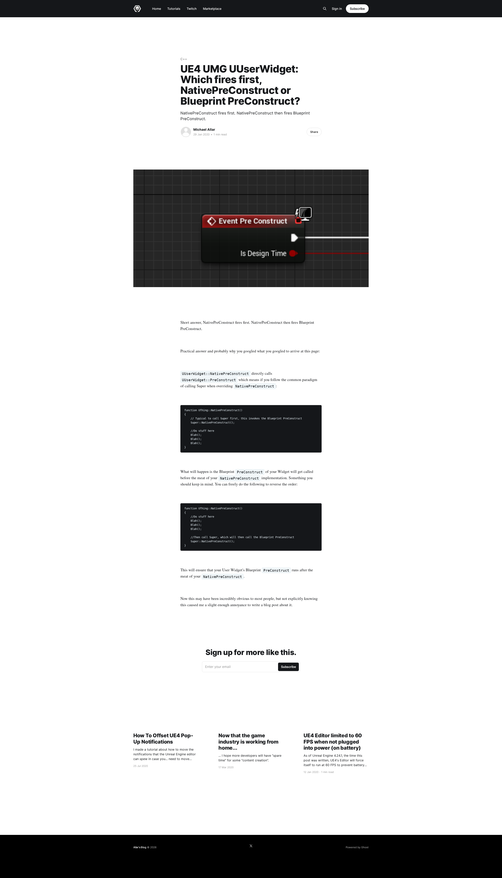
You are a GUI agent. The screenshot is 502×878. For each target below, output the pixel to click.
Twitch (192, 9)
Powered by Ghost (357, 847)
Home (156, 9)
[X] (251, 845)
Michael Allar (204, 130)
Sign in (337, 9)
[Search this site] (325, 8)
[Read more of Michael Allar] (185, 131)
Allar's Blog (139, 847)
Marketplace (212, 9)
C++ (183, 59)
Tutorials (173, 9)
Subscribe (357, 9)
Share (314, 131)
